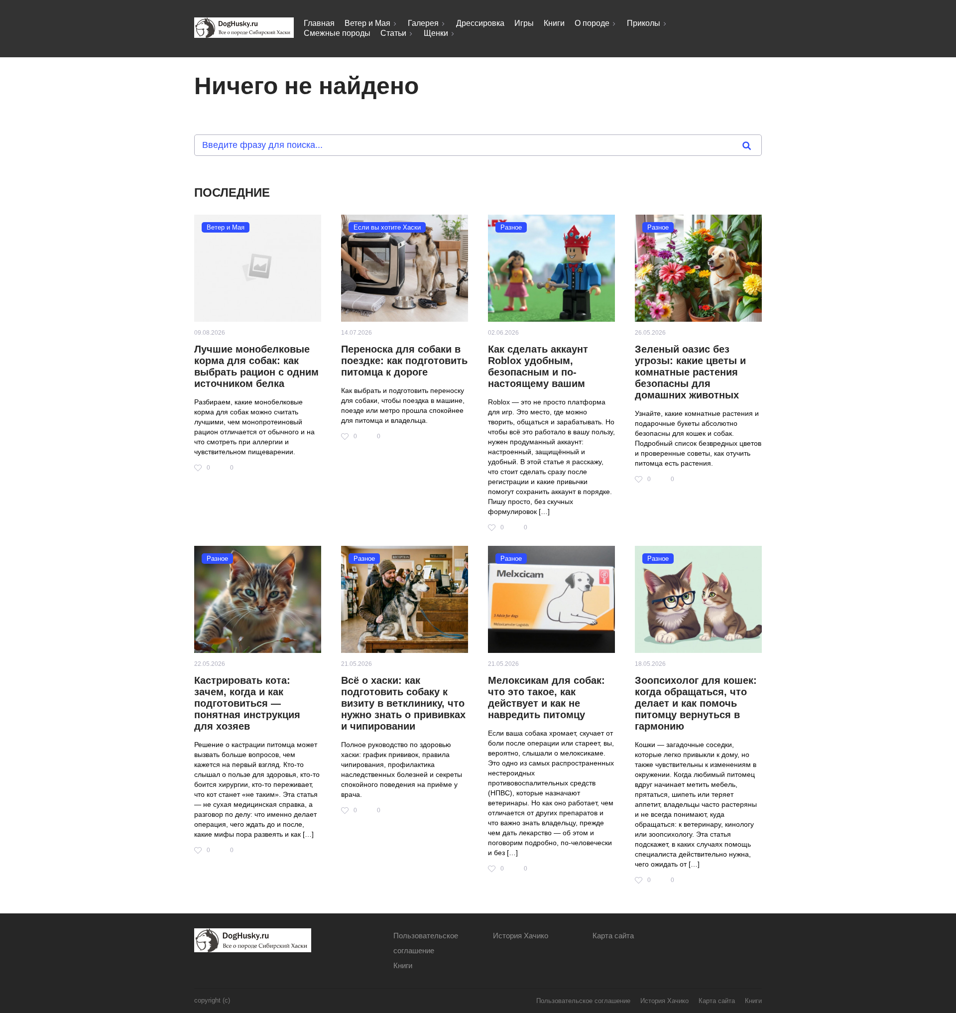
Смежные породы (337, 33)
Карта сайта (613, 935)
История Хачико (520, 935)
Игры (524, 23)
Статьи (393, 33)
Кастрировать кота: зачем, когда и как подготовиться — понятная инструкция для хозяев (247, 703)
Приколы (643, 23)
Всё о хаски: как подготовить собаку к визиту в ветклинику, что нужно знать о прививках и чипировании (403, 703)
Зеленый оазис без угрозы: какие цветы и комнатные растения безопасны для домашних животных (690, 372)
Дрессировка (480, 23)
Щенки (436, 33)
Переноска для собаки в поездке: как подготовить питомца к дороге (404, 361)
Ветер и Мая (367, 23)
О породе (592, 23)
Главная (319, 23)
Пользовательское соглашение (583, 1001)
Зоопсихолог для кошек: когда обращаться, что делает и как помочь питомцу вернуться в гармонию (696, 703)
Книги (554, 23)
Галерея (423, 23)
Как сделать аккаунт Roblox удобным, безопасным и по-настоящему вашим (538, 366)
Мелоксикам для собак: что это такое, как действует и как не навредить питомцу (546, 697)
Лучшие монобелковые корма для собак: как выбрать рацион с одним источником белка (256, 366)
